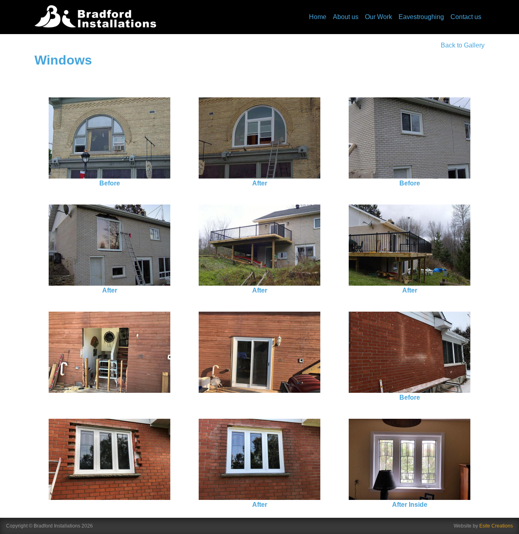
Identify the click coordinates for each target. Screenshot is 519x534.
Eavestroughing (421, 16)
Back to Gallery (463, 45)
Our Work (378, 16)
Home (317, 16)
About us (345, 16)
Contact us (465, 16)
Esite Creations (496, 526)
